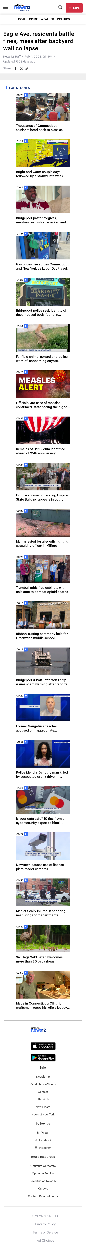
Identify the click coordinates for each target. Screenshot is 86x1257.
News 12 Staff (12, 56)
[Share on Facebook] (15, 68)
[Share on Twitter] (21, 68)
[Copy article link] (26, 68)
